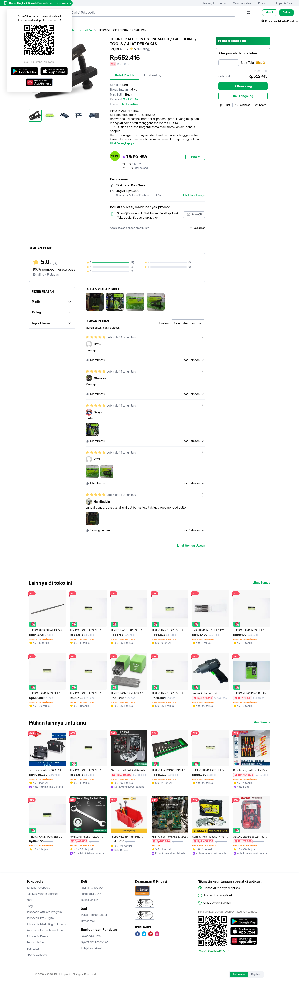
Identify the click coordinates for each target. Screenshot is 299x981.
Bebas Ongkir (89, 899)
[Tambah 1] (236, 62)
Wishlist (245, 105)
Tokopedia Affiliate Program (44, 912)
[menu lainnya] (202, 337)
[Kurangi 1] (221, 62)
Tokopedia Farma (37, 936)
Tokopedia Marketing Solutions (46, 924)
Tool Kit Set (86, 30)
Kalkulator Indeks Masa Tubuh (45, 930)
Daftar (286, 12)
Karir (29, 899)
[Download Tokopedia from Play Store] (244, 921)
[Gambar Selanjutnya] (97, 115)
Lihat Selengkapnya (122, 143)
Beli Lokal (33, 948)
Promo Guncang (37, 954)
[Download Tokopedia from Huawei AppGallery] (244, 941)
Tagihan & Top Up (92, 887)
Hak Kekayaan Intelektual (42, 893)
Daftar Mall (88, 921)
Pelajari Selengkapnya (211, 950)
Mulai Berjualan (242, 3)
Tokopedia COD (91, 893)
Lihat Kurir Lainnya (194, 195)
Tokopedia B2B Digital (41, 918)
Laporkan (199, 227)
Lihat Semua (261, 582)
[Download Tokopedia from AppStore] (244, 931)
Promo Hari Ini (35, 942)
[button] (279, 21)
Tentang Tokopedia (214, 3)
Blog (30, 906)
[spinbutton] (229, 63)
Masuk (270, 12)
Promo (262, 3)
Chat (227, 105)
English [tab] (255, 974)
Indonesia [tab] (239, 974)
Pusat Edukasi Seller (94, 914)
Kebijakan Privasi (91, 948)
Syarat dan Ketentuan (94, 942)
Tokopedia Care (282, 3)
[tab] (124, 75)
